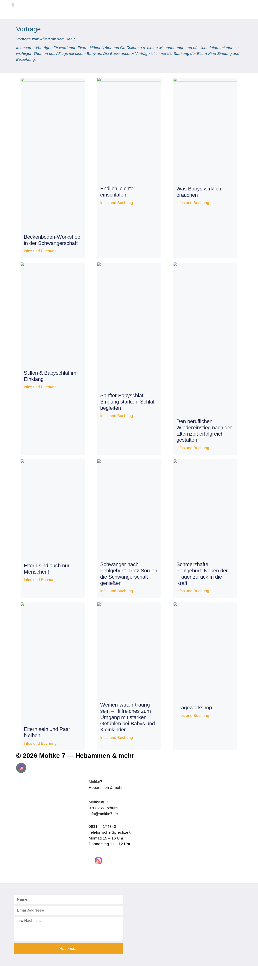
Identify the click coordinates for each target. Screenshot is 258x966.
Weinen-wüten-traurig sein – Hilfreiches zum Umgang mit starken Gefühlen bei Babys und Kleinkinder (127, 717)
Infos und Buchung (40, 251)
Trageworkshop (194, 707)
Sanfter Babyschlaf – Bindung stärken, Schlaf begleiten (127, 402)
